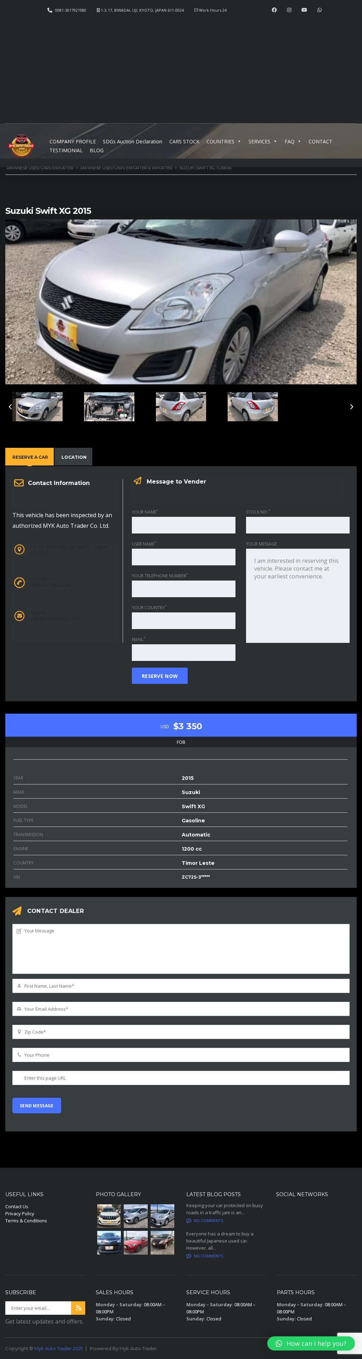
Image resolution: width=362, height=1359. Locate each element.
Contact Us (16, 1206)
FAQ (289, 141)
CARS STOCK (184, 141)
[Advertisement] (181, 65)
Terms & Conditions (26, 1220)
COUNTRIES (220, 141)
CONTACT (320, 141)
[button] (311, 1343)
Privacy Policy (19, 1213)
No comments (208, 1220)
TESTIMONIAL (66, 150)
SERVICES (259, 141)
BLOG (97, 150)
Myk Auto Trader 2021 (58, 1348)
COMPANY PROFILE (72, 141)
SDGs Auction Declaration (132, 141)
